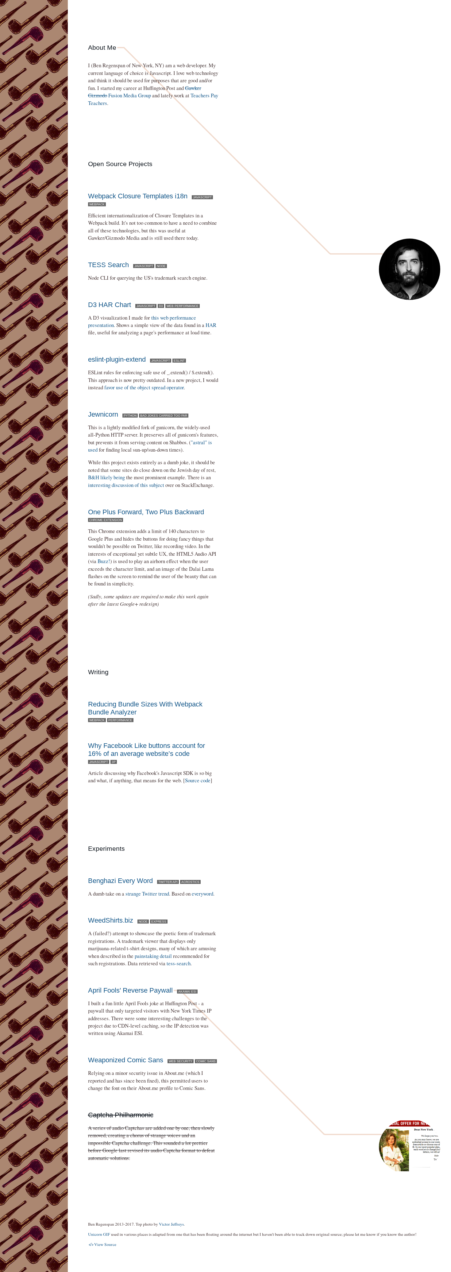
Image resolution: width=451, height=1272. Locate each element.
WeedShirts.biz (110, 920)
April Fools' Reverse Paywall (130, 990)
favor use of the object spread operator (144, 387)
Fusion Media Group (144, 91)
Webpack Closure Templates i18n (137, 196)
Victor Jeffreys (171, 1224)
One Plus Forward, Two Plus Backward (146, 512)
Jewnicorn (103, 414)
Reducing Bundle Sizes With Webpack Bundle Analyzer (145, 708)
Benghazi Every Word (120, 881)
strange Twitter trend (147, 893)
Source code (197, 780)
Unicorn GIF (99, 1234)
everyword (202, 893)
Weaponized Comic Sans (125, 1060)
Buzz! (104, 561)
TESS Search (108, 265)
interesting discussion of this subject (126, 484)
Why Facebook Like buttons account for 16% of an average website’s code (146, 749)
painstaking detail (153, 955)
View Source (102, 1244)
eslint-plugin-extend (117, 359)
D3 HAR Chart (109, 305)
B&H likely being (106, 477)
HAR (211, 325)
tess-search (179, 963)
